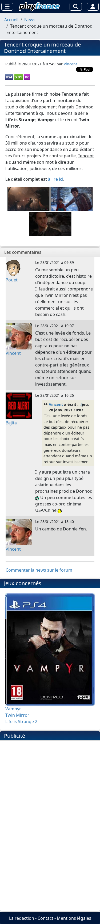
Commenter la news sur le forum (39, 570)
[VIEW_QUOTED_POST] (80, 404)
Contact (45, 918)
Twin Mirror (17, 715)
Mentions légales (74, 918)
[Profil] (93, 7)
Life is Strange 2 (21, 721)
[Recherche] (76, 7)
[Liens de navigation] (7, 7)
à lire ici (55, 179)
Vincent (56, 404)
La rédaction (21, 918)
